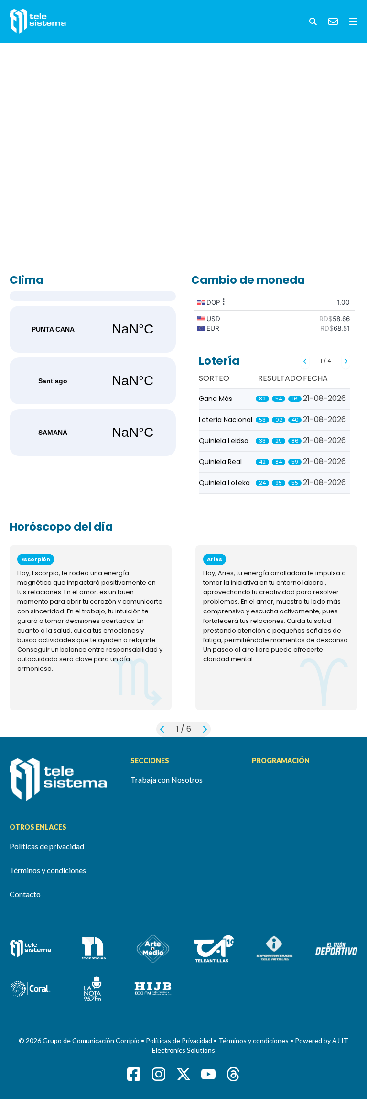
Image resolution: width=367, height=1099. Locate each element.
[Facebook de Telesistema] (133, 1074)
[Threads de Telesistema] (233, 1074)
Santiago (93, 380)
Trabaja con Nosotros (166, 779)
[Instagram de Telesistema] (158, 1074)
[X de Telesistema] (183, 1074)
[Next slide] (346, 361)
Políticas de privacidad (47, 846)
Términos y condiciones (48, 870)
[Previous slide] (305, 361)
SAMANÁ (93, 432)
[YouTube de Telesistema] (208, 1074)
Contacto (25, 894)
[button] (313, 21)
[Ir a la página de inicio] (62, 779)
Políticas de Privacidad (180, 1040)
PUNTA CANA (93, 329)
